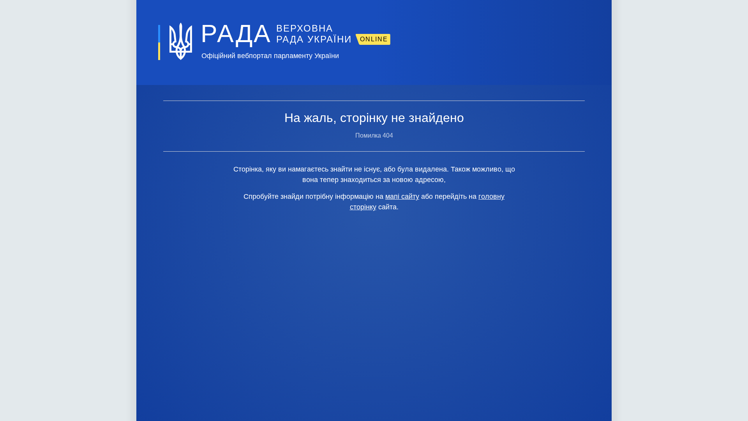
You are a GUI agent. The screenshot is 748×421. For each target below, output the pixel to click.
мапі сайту (402, 196)
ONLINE (374, 39)
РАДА (236, 33)
